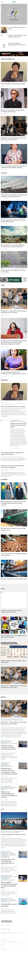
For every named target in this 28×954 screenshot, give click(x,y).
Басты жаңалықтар (13, 9)
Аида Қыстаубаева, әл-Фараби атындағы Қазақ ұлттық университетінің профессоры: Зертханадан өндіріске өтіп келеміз (14, 342)
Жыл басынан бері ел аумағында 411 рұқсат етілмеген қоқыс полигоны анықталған (12, 246)
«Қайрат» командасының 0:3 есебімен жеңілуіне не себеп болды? (17, 36)
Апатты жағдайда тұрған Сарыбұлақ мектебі (13, 834)
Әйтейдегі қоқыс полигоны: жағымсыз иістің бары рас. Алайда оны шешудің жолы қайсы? (9, 771)
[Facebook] (2, 929)
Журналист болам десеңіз (8, 854)
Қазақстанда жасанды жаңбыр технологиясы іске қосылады (13, 271)
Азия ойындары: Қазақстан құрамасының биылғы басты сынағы (14, 14)
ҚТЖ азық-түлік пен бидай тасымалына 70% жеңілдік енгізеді (13, 529)
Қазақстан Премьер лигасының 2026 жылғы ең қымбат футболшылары (14, 636)
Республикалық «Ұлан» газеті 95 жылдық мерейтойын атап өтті (8, 861)
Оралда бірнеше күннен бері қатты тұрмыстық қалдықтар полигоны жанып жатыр (13, 195)
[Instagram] (6, 929)
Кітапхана (13, 854)
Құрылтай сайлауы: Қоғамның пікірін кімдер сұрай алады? (13, 661)
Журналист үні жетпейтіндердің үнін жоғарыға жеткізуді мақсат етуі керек (9, 794)
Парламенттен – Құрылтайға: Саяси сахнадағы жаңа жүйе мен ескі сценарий (14, 311)
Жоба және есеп (4, 949)
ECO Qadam (4, 173)
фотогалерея (10, 832)
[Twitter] (4, 929)
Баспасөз (3, 851)
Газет (10, 852)
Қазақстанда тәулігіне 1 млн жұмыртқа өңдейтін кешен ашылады (14, 554)
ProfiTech (3, 934)
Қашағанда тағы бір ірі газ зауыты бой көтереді (14, 579)
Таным (10, 404)
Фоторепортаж (5, 857)
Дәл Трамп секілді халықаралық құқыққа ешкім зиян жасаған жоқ (8, 747)
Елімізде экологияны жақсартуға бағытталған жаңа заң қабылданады (13, 220)
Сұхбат (16, 720)
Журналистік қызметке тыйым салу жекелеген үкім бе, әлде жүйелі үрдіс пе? (13, 138)
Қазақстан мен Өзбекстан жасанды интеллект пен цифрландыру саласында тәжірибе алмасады (13, 503)
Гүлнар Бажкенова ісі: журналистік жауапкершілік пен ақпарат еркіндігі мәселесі (13, 373)
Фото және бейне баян (8, 877)
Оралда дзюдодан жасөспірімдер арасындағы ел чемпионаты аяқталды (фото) (9, 885)
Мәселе (11, 720)
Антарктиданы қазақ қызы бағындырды (9, 905)
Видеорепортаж (17, 718)
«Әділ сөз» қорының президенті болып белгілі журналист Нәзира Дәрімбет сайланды (13, 166)
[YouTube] (8, 929)
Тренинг (3, 944)
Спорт (18, 10)
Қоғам (24, 421)
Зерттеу (2, 947)
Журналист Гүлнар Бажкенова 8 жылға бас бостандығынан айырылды (12, 111)
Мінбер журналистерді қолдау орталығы (9, 942)
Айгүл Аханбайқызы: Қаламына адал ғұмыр (16, 28)
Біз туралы (3, 939)
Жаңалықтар (12, 10)
